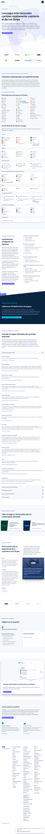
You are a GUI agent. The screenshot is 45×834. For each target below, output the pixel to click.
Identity (14, 767)
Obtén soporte (37, 787)
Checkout (14, 756)
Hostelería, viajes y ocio (27, 779)
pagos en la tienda (28, 346)
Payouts (14, 778)
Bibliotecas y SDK (26, 815)
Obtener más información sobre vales (9, 464)
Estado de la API (26, 811)
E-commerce (25, 754)
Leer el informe (26, 733)
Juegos (24, 777)
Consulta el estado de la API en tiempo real (11, 317)
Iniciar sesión (37, 792)
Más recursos (36, 769)
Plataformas (25, 768)
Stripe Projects (26, 817)
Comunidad (36, 753)
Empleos (35, 776)
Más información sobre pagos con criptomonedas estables (13, 483)
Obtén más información (14, 528)
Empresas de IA (26, 771)
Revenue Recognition (17, 781)
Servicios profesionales (27, 789)
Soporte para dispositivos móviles (8, 455)
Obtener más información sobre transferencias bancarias (13, 390)
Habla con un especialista (8, 283)
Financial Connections (17, 765)
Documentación (26, 808)
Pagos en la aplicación (27, 763)
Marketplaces (26, 765)
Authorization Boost (16, 751)
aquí (14, 128)
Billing (14, 753)
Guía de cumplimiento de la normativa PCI (10, 400)
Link (13, 771)
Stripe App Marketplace (27, 799)
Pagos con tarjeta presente (7, 410)
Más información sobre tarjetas (8, 360)
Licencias (36, 763)
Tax (13, 784)
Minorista (25, 792)
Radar (14, 779)
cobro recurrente (12, 346)
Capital (14, 754)
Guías (35, 748)
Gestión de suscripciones (7, 420)
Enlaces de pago (16, 775)
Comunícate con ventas (7, 717)
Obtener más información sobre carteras (10, 370)
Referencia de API (26, 809)
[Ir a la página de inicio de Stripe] (3, 747)
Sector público (26, 790)
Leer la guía (4, 733)
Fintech (24, 775)
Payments (5, 591)
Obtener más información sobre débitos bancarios (12, 380)
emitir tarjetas (34, 344)
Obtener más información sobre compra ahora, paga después (14, 473)
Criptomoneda (15, 761)
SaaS (24, 770)
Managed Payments (16, 773)
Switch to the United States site (23, 831)
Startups (25, 750)
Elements (14, 764)
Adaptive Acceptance (9, 261)
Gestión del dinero (26, 766)
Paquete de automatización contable (9, 443)
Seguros (25, 780)
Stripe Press (36, 779)
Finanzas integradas (27, 756)
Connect (4, 590)
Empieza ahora (7, 691)
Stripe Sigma (15, 782)
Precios (14, 748)
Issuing (14, 770)
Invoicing (14, 768)
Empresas (25, 748)
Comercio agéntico (27, 751)
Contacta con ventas (7, 33)
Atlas (14, 750)
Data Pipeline (15, 762)
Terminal (14, 785)
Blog (35, 751)
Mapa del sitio (36, 765)
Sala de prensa (37, 778)
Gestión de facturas (6, 431)
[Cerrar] (43, 828)
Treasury (14, 787)
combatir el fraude (26, 344)
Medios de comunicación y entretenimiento (26, 783)
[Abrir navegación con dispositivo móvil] (42, 2)
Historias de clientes (38, 750)
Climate (14, 758)
